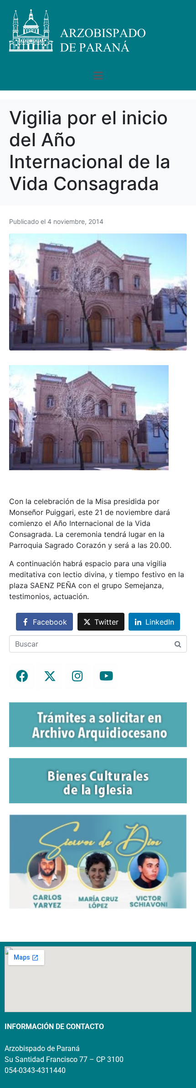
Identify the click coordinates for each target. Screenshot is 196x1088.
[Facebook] (22, 676)
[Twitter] (49, 676)
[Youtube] (105, 676)
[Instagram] (77, 676)
